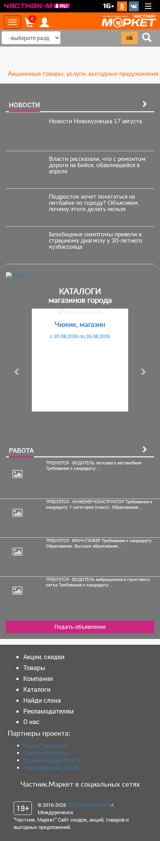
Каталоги (36, 689)
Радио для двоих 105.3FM (53, 767)
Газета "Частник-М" (46, 745)
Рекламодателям (48, 711)
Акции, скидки (43, 657)
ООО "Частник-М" (87, 804)
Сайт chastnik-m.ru (44, 752)
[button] (17, 372)
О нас (31, 721)
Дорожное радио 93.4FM (51, 760)
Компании (38, 678)
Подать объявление (80, 626)
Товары (34, 667)
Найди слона (42, 700)
